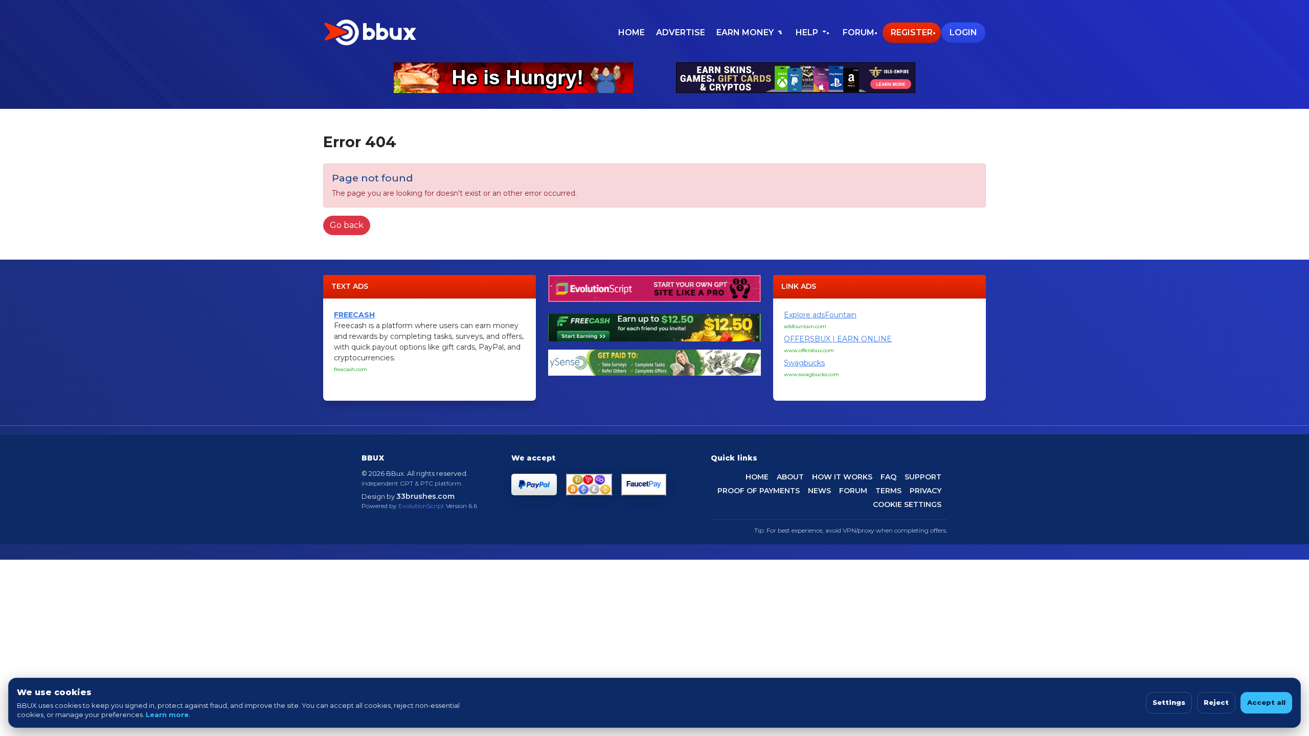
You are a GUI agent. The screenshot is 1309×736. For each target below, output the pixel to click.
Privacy (925, 490)
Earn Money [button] (746, 32)
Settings (1169, 702)
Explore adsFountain (820, 314)
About (790, 476)
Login (963, 32)
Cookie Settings (907, 504)
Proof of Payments (758, 490)
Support (923, 476)
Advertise (680, 32)
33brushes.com (425, 496)
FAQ (888, 476)
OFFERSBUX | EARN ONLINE (838, 338)
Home (631, 32)
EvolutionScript (421, 506)
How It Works (842, 476)
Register (912, 32)
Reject (1216, 702)
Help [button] (808, 32)
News (819, 490)
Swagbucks (804, 362)
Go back (347, 225)
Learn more (167, 714)
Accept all (1266, 702)
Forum (858, 32)
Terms (888, 490)
